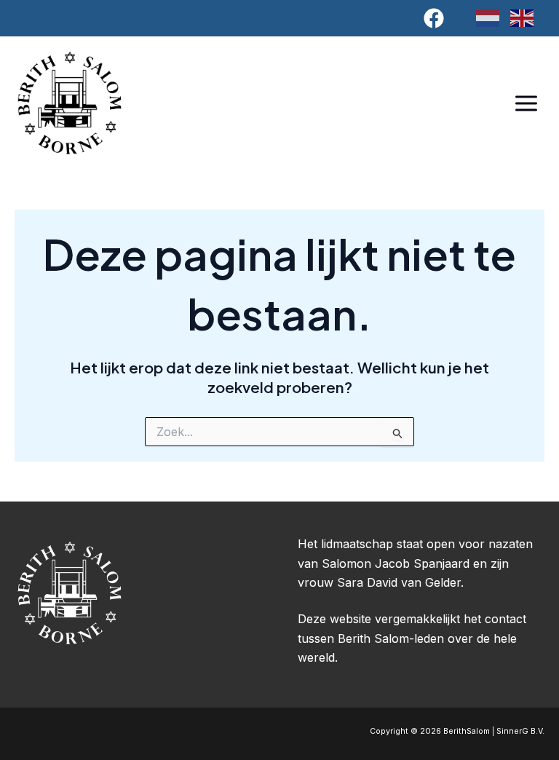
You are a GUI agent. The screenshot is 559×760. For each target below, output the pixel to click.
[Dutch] (493, 17)
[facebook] (436, 18)
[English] (527, 17)
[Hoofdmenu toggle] (525, 103)
